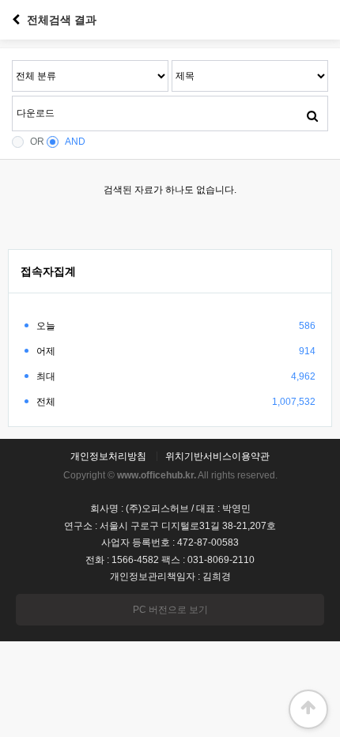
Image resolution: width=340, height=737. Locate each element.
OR (37, 141)
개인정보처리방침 (108, 456)
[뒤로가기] (16, 20)
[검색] (312, 115)
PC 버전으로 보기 (170, 609)
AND (75, 141)
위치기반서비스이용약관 (217, 456)
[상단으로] (308, 709)
